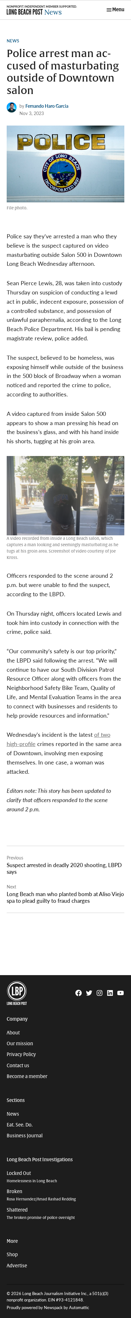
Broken (41, 1195)
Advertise (17, 1266)
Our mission (20, 1043)
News (13, 41)
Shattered (41, 1213)
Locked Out (32, 1177)
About (13, 1033)
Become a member (27, 1076)
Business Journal (25, 1136)
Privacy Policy (21, 1054)
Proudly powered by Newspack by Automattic (48, 1307)
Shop (12, 1254)
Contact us (18, 1065)
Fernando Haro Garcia (46, 106)
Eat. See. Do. (20, 1125)
